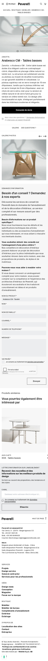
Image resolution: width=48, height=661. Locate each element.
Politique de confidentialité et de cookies (19, 647)
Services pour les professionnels (17, 577)
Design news (8, 587)
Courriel (6, 321)
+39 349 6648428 (13, 535)
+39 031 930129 (11, 533)
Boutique (16, 10)
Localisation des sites (12, 626)
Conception (7, 590)
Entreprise (7, 632)
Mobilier (26, 10)
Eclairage (6, 616)
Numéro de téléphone (12, 329)
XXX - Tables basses (11, 458)
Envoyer (36, 381)
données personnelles (35, 362)
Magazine (6, 592)
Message (6, 337)
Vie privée (6, 359)
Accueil (6, 10)
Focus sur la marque (11, 595)
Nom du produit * (9, 296)
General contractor (11, 574)
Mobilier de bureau (10, 608)
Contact (5, 629)
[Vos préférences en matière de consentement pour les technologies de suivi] (4, 657)
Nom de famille (9, 312)
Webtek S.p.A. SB (26, 652)
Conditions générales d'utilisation (16, 649)
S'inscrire (24, 507)
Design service (9, 571)
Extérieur (6, 614)
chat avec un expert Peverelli (18, 120)
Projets (5, 568)
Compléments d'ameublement (15, 611)
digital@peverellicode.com (29, 538)
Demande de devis (24, 110)
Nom (4, 304)
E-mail (4, 490)
